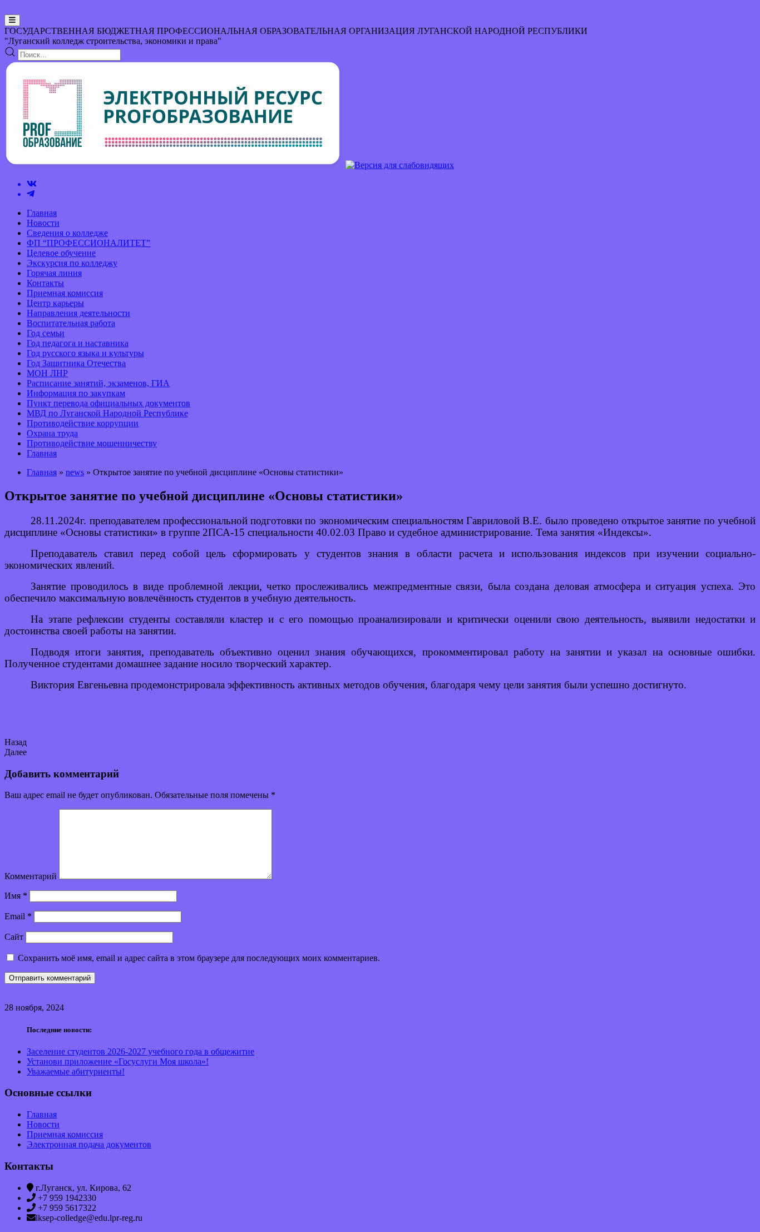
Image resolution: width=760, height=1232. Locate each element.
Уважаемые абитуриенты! (76, 1071)
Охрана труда (52, 433)
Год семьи (46, 333)
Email (18, 916)
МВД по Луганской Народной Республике (107, 413)
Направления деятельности (78, 313)
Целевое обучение (61, 253)
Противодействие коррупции (83, 423)
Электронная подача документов (89, 1144)
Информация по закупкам (76, 393)
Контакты (45, 283)
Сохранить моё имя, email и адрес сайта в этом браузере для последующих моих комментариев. (199, 958)
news (75, 472)
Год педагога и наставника (78, 343)
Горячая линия (54, 273)
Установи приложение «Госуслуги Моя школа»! (118, 1061)
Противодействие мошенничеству (92, 443)
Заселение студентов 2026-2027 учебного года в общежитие (140, 1051)
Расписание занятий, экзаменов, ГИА (98, 383)
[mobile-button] (12, 20)
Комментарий (30, 876)
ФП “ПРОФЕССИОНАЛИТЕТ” (88, 243)
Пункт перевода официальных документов (108, 403)
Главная (42, 213)
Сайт (13, 937)
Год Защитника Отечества (76, 363)
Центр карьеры (55, 303)
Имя (15, 895)
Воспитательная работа (71, 323)
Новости (43, 223)
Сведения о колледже (67, 233)
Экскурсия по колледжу (72, 263)
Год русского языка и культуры (85, 353)
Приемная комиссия (65, 293)
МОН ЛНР (47, 373)
